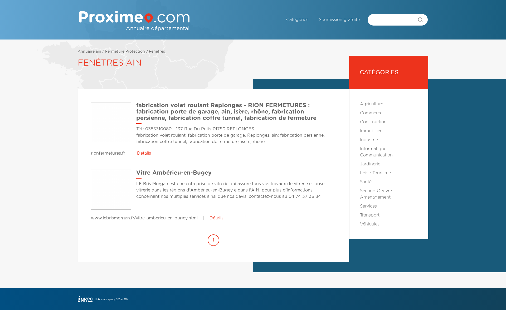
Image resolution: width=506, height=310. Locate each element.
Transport (370, 215)
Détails (144, 153)
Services (368, 206)
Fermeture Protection (125, 51)
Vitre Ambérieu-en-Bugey (174, 173)
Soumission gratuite (339, 20)
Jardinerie (370, 164)
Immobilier (371, 131)
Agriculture (371, 104)
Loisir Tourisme (375, 173)
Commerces (372, 113)
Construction (373, 122)
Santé (366, 182)
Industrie (369, 140)
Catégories (297, 20)
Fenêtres (157, 51)
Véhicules (370, 224)
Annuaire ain (89, 51)
